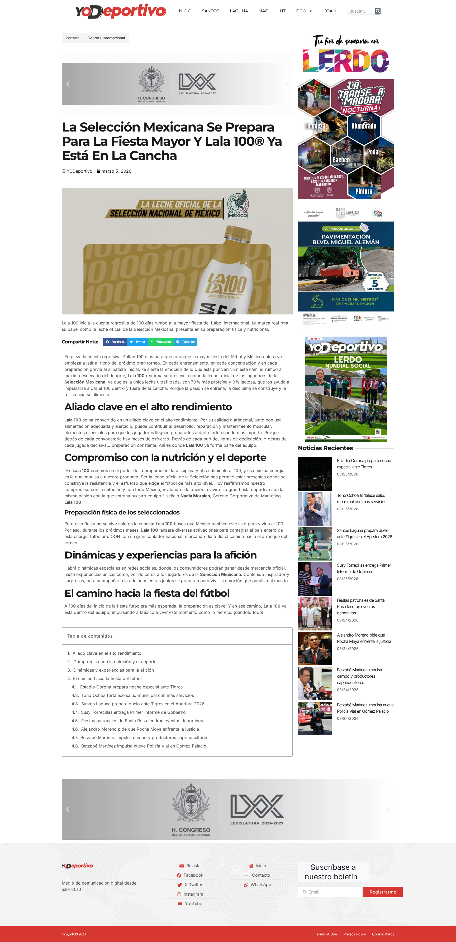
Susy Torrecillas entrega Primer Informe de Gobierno (133, 712)
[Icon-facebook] (63, 903)
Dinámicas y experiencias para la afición (113, 670)
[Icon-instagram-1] (81, 903)
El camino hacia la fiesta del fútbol (107, 678)
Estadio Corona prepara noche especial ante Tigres (131, 686)
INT (282, 10)
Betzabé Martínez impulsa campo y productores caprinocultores (144, 737)
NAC (263, 10)
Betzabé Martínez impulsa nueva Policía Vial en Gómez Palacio (143, 746)
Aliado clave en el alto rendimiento (107, 653)
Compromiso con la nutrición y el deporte (114, 661)
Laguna (239, 10)
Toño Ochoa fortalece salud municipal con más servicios (137, 695)
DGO (301, 10)
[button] (67, 84)
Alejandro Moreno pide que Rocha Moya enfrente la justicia (140, 729)
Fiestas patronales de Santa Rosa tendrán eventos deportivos (142, 720)
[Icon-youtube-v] (90, 903)
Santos (210, 10)
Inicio (184, 10)
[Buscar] (378, 11)
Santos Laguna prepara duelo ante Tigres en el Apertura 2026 (143, 703)
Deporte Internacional (106, 38)
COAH (330, 10)
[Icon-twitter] (72, 903)
